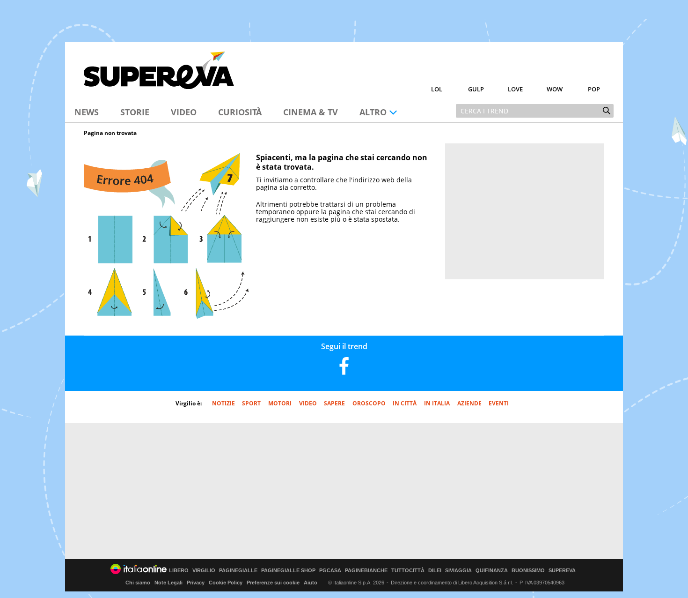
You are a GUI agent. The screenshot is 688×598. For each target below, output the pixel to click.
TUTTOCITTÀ (408, 570)
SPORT (251, 403)
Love (515, 89)
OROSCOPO (369, 403)
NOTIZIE (223, 403)
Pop (594, 89)
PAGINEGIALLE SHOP (288, 570)
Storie (134, 112)
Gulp (476, 89)
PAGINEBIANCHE (366, 570)
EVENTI (499, 403)
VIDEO (308, 403)
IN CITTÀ (405, 403)
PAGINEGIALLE (238, 570)
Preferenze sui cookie (273, 582)
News (86, 112)
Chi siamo (137, 582)
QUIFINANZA (492, 570)
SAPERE (334, 403)
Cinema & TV (310, 112)
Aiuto (310, 582)
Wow (555, 89)
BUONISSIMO (528, 570)
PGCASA (330, 570)
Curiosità (240, 112)
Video (184, 112)
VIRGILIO (203, 570)
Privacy (196, 582)
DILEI (434, 570)
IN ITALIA (437, 403)
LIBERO (179, 570)
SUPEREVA (562, 570)
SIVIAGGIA (458, 570)
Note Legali (168, 582)
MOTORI (280, 403)
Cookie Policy (225, 582)
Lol (436, 89)
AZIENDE (469, 403)
